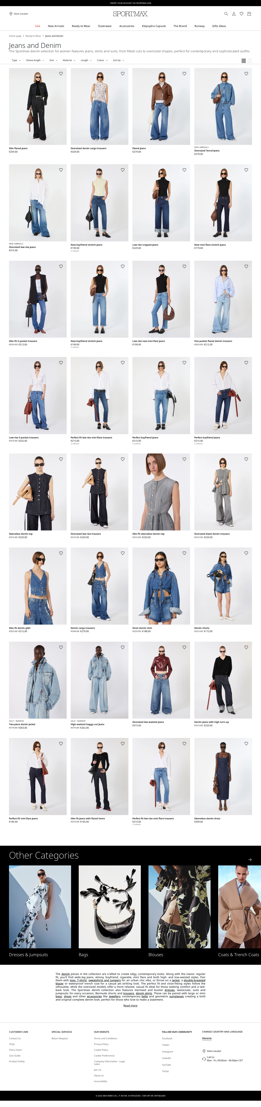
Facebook (167, 1038)
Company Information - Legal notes (109, 1063)
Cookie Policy (101, 1050)
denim (66, 974)
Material (67, 60)
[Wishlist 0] (241, 14)
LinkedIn (166, 1058)
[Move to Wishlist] (61, 74)
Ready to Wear (33, 36)
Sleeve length (33, 60)
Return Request (60, 1038)
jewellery (114, 996)
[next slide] (250, 860)
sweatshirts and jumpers (104, 980)
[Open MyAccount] (237, 13)
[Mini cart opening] (253, 14)
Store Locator (214, 1051)
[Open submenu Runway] (207, 26)
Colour (100, 60)
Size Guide (14, 1055)
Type (14, 60)
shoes (67, 996)
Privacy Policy (101, 1044)
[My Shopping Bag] (249, 14)
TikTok (165, 1071)
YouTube (166, 1064)
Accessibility (100, 1081)
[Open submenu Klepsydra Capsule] (168, 26)
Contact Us (15, 1038)
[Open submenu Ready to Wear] (93, 26)
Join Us (97, 1070)
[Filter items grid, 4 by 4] (244, 61)
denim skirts (144, 993)
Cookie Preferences (104, 1055)
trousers (128, 993)
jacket (176, 980)
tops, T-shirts (78, 980)
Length (84, 60)
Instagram (167, 1051)
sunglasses (176, 996)
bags (59, 996)
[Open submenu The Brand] (189, 26)
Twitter (165, 1045)
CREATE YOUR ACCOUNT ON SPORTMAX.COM (130, 3)
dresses (170, 990)
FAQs (12, 1044)
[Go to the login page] (234, 14)
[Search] (226, 14)
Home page (15, 36)
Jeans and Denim (54, 36)
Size (51, 60)
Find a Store (15, 1050)
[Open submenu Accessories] (136, 26)
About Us (99, 1075)
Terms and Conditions (105, 1038)
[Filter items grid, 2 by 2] (250, 61)
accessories (94, 996)
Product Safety (17, 1061)
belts (145, 996)
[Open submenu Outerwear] (114, 26)
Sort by (117, 60)
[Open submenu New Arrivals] (66, 26)
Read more (130, 1005)
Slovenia (207, 1038)
